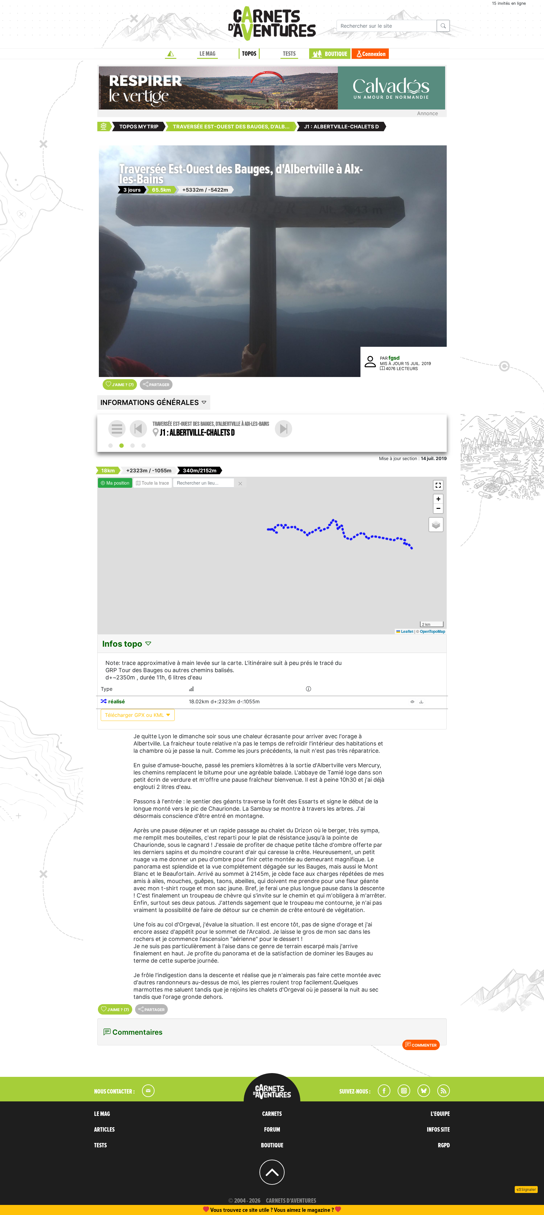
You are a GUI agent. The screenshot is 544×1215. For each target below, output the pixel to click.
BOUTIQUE (336, 54)
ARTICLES (104, 1130)
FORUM (272, 1130)
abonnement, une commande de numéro (223, 1210)
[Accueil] (170, 54)
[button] (438, 485)
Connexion (374, 54)
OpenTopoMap (432, 631)
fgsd (394, 358)
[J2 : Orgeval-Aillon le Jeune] (283, 428)
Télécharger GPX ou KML (135, 715)
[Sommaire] (117, 428)
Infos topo (123, 644)
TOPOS (249, 54)
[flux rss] (440, 1095)
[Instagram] (401, 1095)
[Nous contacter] (145, 1095)
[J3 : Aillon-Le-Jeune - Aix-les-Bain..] (143, 445)
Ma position (117, 483)
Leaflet (406, 631)
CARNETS (272, 1114)
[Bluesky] (420, 1095)
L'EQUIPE (440, 1114)
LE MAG (207, 54)
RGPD (444, 1145)
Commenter (424, 1045)
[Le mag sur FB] (381, 1095)
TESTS (289, 54)
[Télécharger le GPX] (421, 702)
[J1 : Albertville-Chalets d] (121, 445)
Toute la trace (154, 483)
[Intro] (110, 445)
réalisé (116, 701)
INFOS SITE (438, 1130)
